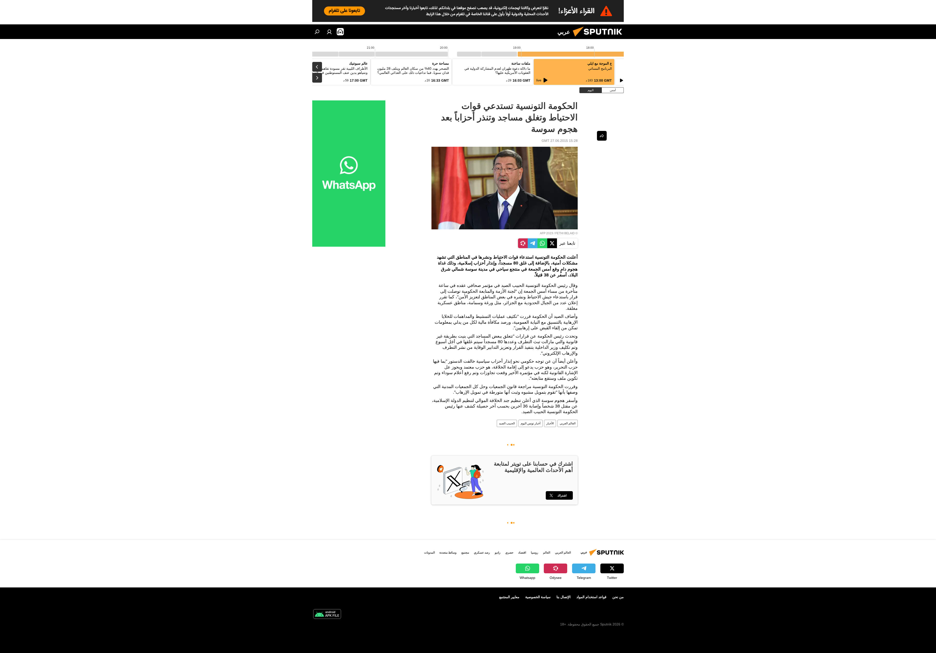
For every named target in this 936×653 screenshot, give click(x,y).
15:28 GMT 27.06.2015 (560, 141)
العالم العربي (567, 423)
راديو (497, 552)
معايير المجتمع (509, 597)
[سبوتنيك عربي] (599, 38)
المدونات (429, 552)
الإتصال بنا (563, 597)
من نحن (618, 597)
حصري (509, 552)
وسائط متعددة (448, 552)
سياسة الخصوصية (538, 597)
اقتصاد (522, 552)
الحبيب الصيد (507, 423)
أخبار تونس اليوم (530, 423)
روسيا (534, 552)
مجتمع (465, 552)
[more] (602, 136)
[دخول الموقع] (329, 32)
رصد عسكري (482, 552)
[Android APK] (327, 614)
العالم (546, 552)
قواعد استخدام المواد (591, 597)
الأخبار (550, 423)
